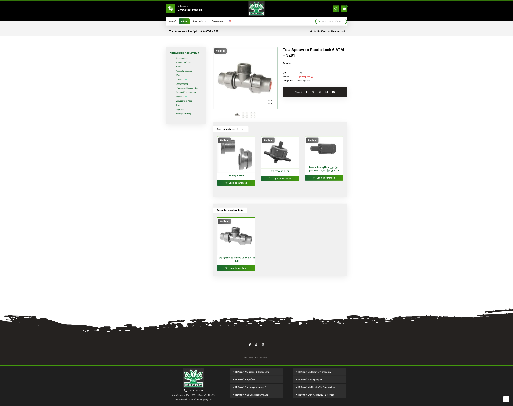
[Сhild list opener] (186, 79)
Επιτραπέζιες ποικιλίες (186, 92)
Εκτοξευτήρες (182, 84)
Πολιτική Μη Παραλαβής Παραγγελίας (317, 387)
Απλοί (178, 67)
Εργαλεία (180, 97)
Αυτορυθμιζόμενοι (184, 71)
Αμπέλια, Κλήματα (183, 62)
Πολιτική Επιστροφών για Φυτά (250, 387)
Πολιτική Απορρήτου (245, 379)
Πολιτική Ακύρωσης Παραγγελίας (251, 395)
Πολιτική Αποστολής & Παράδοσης (252, 372)
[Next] (242, 129)
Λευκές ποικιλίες (183, 114)
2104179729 (195, 390)
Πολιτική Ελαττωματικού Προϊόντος (316, 395)
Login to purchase (238, 183)
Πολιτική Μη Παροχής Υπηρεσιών (314, 372)
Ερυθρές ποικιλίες (184, 101)
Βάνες (178, 75)
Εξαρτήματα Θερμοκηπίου (187, 88)
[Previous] (237, 129)
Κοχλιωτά (180, 109)
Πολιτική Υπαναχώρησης (310, 379)
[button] (336, 8)
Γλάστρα (179, 79)
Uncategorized (304, 81)
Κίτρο (178, 105)
